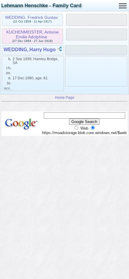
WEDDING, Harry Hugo (30, 49)
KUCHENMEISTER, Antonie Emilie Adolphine (32, 34)
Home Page (64, 97)
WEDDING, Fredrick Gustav (31, 17)
